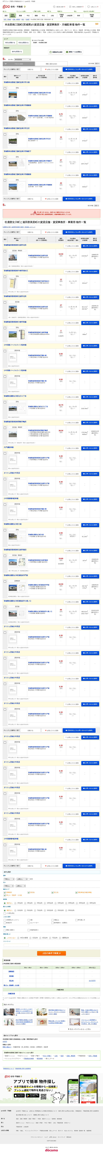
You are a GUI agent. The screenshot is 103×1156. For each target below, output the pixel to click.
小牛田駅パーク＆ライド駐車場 (15, 345)
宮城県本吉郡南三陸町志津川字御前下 (17, 151)
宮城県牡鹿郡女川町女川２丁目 (15, 396)
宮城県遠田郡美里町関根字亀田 (15, 422)
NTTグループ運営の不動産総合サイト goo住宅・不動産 (19, 1)
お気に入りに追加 (52, 69)
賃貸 (62, 1056)
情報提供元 (79, 1111)
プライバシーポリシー (37, 1137)
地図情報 (89, 1130)
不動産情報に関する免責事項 (23, 1068)
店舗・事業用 (71, 1056)
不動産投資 (60, 1123)
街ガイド (60, 1130)
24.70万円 (92, 980)
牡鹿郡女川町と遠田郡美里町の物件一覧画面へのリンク (19, 227)
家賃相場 (40, 1058)
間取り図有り (10, 930)
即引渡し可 (81, 920)
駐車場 (54, 1119)
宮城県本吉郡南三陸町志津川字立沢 (17, 128)
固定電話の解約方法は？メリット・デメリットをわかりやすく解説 (56, 1012)
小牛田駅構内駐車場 (11, 498)
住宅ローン (67, 1123)
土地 (56, 1056)
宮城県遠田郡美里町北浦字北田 (15, 245)
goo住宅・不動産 (6, 1110)
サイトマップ (61, 1137)
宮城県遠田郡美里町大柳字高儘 (15, 322)
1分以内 (20, 910)
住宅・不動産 (93, 1056)
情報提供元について (8, 1068)
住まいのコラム (68, 1130)
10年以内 (50, 903)
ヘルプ (46, 1137)
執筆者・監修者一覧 (79, 1130)
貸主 (31, 879)
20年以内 (71, 903)
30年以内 (93, 903)
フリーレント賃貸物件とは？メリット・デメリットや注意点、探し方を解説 (89, 1022)
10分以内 (50, 910)
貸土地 (56, 892)
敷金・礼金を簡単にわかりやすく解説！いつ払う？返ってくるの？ (89, 1012)
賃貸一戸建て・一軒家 (35, 1119)
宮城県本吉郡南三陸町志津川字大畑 (17, 82)
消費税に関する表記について (41, 1115)
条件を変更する (17, 51)
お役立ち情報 (5, 1130)
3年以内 (29, 903)
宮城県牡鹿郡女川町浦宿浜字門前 (16, 575)
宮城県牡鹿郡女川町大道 (13, 524)
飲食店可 (9, 922)
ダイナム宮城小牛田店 (12, 473)
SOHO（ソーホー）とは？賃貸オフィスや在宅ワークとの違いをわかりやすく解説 (24, 1012)
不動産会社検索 (29, 1058)
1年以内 (20, 903)
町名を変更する (24, 42)
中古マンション (30, 1123)
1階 (31, 920)
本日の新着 (24, 938)
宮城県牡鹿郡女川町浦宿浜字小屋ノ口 (17, 601)
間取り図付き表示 (51, 64)
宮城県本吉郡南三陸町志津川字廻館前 (17, 105)
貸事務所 (9, 892)
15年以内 (61, 903)
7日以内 (54, 938)
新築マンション (20, 1123)
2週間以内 (65, 938)
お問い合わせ (52, 1137)
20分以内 (71, 910)
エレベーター (34, 922)
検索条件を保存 (57, 52)
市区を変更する (10, 42)
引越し (22, 1130)
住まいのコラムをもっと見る (80, 1029)
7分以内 (39, 910)
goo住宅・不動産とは (22, 1111)
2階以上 (56, 920)
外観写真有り (34, 930)
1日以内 (35, 938)
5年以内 (39, 903)
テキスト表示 (19, 64)
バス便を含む (10, 913)
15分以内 (61, 910)
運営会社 (68, 1137)
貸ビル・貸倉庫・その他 (14, 895)
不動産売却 (19, 1126)
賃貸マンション (46, 1119)
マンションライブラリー (31, 1130)
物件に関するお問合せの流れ (66, 1111)
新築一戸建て (39, 1123)
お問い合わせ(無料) (91, 83)
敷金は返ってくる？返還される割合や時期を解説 (56, 1022)
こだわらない (11, 938)
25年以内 (82, 903)
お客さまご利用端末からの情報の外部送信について (43, 1111)
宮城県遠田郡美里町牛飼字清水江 (16, 270)
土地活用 (26, 1126)
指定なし (10, 903)
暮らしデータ (53, 1130)
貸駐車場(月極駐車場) (85, 892)
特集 (17, 1130)
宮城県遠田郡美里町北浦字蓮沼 (15, 550)
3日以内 (45, 938)
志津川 (5, 1041)
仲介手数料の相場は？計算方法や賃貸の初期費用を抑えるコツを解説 (24, 1022)
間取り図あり (7, 1047)
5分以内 (29, 910)
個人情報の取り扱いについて (24, 1115)
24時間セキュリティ (12, 920)
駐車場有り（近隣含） (61, 922)
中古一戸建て (47, 1056)
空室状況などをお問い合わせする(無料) (80, 69)
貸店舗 (32, 892)
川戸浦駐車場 (8, 447)
